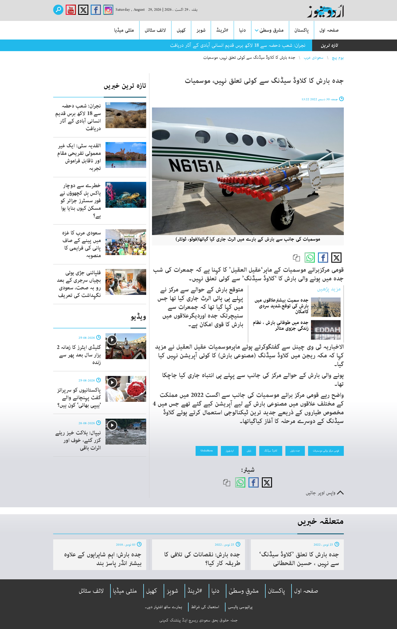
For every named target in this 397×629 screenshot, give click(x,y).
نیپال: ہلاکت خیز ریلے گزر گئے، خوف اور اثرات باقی (78, 440)
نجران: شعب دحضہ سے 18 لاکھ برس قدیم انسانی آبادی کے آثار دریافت (237, 45)
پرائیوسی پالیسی (240, 607)
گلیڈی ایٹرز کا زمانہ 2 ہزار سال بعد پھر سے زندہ (79, 355)
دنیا (242, 30)
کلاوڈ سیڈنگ (270, 451)
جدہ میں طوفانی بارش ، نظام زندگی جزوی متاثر (281, 325)
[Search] (58, 10)
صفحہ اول (329, 30)
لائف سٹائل (155, 30)
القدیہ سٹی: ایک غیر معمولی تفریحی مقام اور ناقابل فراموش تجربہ (79, 157)
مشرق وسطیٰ (272, 30)
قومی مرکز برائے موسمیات (326, 451)
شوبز (200, 30)
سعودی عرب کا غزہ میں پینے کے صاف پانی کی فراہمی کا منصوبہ (81, 244)
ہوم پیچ (338, 57)
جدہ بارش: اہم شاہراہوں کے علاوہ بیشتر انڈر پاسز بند (103, 559)
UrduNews (207, 451)
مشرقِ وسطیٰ (244, 591)
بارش (249, 451)
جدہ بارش (295, 451)
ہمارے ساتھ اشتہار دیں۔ (163, 607)
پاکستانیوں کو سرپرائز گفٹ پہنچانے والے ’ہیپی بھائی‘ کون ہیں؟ (79, 397)
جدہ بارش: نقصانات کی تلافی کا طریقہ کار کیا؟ (202, 559)
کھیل (181, 30)
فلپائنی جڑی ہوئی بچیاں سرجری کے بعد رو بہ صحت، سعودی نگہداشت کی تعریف (79, 284)
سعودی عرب (313, 57)
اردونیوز (230, 451)
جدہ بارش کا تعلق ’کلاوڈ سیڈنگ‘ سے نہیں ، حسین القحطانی (299, 559)
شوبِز (172, 591)
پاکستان (301, 30)
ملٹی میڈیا (124, 30)
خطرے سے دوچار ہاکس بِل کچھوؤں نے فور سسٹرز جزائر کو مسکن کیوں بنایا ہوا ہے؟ (80, 201)
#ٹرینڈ (222, 30)
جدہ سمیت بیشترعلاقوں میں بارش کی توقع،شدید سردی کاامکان (282, 306)
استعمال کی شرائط (205, 607)
